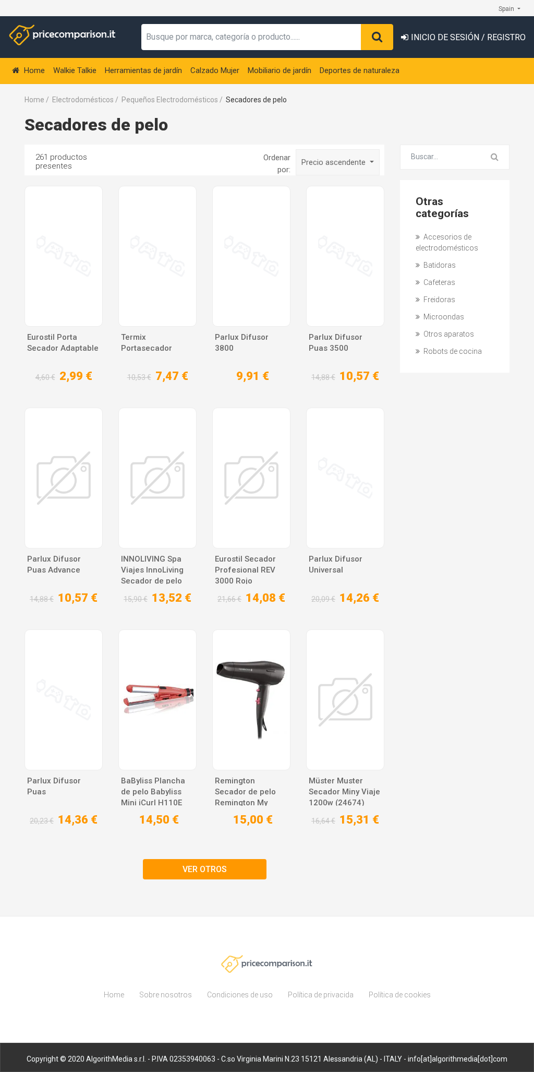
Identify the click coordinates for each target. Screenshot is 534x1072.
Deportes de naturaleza (359, 70)
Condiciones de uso (240, 995)
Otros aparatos (448, 334)
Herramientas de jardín (143, 70)
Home (33, 70)
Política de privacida (321, 995)
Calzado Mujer (214, 70)
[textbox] (251, 37)
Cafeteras (438, 282)
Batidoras (439, 265)
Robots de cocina (452, 351)
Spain (507, 9)
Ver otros (205, 869)
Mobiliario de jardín (279, 70)
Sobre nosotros (165, 995)
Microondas (443, 317)
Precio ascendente (334, 162)
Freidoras (438, 299)
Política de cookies (400, 995)
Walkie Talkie (74, 70)
